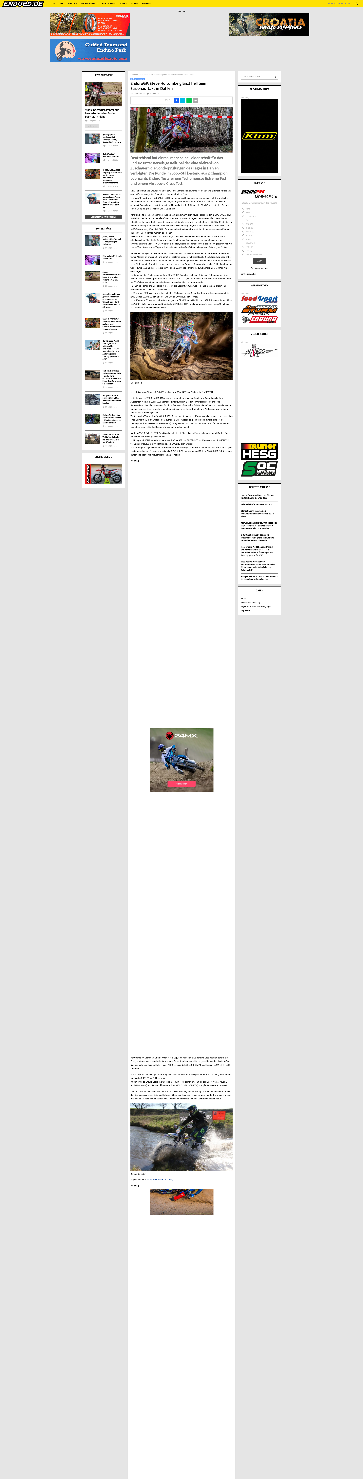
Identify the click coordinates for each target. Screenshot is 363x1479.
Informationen (88, 3)
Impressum (246, 610)
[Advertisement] (259, 400)
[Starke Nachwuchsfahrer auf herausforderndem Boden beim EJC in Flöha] (103, 94)
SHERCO (249, 228)
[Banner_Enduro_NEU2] (90, 41)
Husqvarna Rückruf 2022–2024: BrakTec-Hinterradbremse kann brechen (112, 399)
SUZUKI (249, 239)
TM (247, 220)
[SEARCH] (275, 77)
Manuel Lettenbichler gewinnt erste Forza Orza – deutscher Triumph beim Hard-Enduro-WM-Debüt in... (112, 201)
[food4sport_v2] (259, 303)
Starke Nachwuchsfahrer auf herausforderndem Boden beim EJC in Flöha (102, 113)
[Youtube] (339, 3)
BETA (248, 212)
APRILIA (249, 247)
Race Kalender (109, 3)
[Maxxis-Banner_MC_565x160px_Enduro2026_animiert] (90, 15)
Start (53, 3)
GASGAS (249, 224)
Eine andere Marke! (254, 255)
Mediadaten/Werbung (250, 602)
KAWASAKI (250, 243)
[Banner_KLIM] (259, 172)
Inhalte (71, 3)
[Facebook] (329, 3)
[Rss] (346, 3)
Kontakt (244, 598)
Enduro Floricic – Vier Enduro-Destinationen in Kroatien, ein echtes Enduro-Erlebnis (112, 419)
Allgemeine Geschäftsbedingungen (256, 606)
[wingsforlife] (259, 356)
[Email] (343, 3)
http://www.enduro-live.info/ (160, 1179)
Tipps (122, 3)
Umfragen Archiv (248, 274)
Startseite (134, 75)
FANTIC (249, 251)
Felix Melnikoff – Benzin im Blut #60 (111, 155)
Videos (134, 3)
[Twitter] (332, 3)
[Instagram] (336, 3)
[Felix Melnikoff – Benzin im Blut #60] (92, 158)
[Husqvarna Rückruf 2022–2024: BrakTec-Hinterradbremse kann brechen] (92, 399)
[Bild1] (269, 15)
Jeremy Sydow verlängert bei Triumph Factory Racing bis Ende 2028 (112, 138)
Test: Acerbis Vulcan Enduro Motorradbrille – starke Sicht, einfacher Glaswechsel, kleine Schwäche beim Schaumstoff (112, 377)
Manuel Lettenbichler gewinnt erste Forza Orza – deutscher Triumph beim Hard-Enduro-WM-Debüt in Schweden (111, 301)
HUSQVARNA (251, 216)
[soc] (259, 476)
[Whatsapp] (349, 3)
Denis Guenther (139, 94)
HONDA (249, 235)
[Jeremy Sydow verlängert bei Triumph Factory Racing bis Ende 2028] (92, 139)
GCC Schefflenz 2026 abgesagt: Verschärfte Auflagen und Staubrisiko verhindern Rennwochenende (112, 176)
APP (61, 3)
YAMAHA (250, 232)
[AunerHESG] (259, 459)
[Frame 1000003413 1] (181, 760)
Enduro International (137, 79)
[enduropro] (259, 323)
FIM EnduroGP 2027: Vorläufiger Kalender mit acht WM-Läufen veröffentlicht (111, 438)
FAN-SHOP (146, 3)
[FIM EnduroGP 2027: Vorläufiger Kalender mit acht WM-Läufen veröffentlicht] (92, 438)
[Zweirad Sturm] (259, 314)
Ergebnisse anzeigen (260, 268)
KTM (248, 209)
